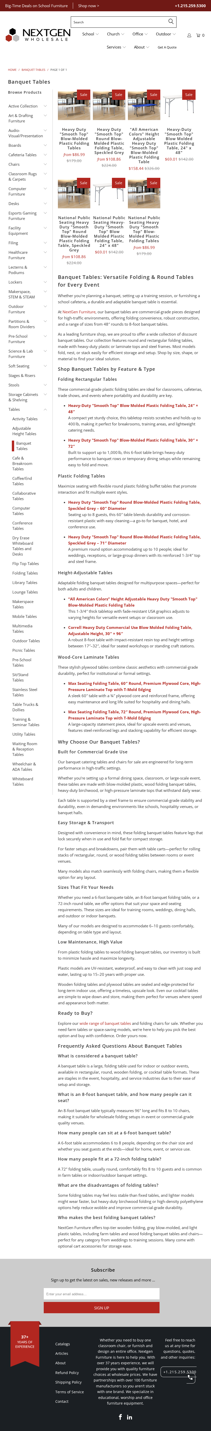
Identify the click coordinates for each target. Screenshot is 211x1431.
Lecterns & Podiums (17, 270)
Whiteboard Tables (22, 781)
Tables (14, 409)
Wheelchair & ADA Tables (24, 766)
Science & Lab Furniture (20, 353)
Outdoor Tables (26, 640)
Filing (13, 242)
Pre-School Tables (21, 662)
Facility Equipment (18, 230)
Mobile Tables (24, 616)
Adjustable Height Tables (24, 431)
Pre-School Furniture (18, 339)
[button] (90, 34)
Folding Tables (25, 573)
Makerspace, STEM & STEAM (21, 294)
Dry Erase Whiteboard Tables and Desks (22, 546)
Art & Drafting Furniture (20, 118)
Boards (14, 145)
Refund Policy (67, 1372)
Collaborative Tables (24, 496)
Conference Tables (22, 525)
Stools (13, 384)
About (60, 1362)
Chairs (14, 164)
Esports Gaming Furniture (22, 215)
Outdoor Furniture (16, 309)
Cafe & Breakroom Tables (22, 463)
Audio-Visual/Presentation (24, 133)
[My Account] (189, 35)
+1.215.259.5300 (190, 5)
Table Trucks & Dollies (25, 707)
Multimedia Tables (22, 628)
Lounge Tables (25, 592)
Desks (13, 203)
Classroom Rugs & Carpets (22, 176)
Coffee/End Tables (22, 481)
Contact (61, 1401)
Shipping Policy (68, 1382)
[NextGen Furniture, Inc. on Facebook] (121, 1417)
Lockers (15, 282)
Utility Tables (23, 734)
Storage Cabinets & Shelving (23, 397)
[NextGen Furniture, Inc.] (38, 35)
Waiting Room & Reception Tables (24, 749)
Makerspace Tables (22, 604)
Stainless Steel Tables (24, 692)
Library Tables (24, 582)
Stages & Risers (21, 375)
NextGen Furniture (79, 311)
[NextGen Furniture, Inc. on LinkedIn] (130, 1417)
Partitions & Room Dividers (21, 324)
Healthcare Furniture (18, 255)
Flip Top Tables (25, 563)
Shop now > (88, 5)
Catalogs (62, 1343)
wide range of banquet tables (105, 1023)
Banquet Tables (23, 446)
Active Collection (23, 106)
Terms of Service (69, 1391)
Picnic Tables (23, 650)
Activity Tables (25, 418)
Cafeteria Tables (22, 154)
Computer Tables (21, 510)
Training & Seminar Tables (25, 722)
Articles (61, 1353)
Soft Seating (18, 365)
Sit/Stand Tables (20, 677)
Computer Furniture (17, 191)
